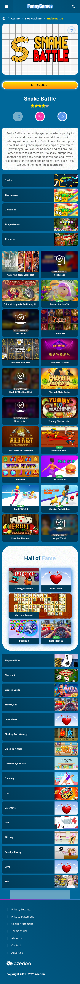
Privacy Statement (22, 916)
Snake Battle (55, 18)
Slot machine (33, 18)
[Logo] (40, 6)
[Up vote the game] (62, 117)
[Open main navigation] (6, 6)
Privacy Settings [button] (21, 909)
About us (17, 938)
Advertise (17, 952)
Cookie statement (22, 924)
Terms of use (19, 931)
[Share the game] (18, 117)
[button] (73, 6)
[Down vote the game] (40, 117)
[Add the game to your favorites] (71, 30)
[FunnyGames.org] (4, 18)
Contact (16, 945)
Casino (15, 18)
